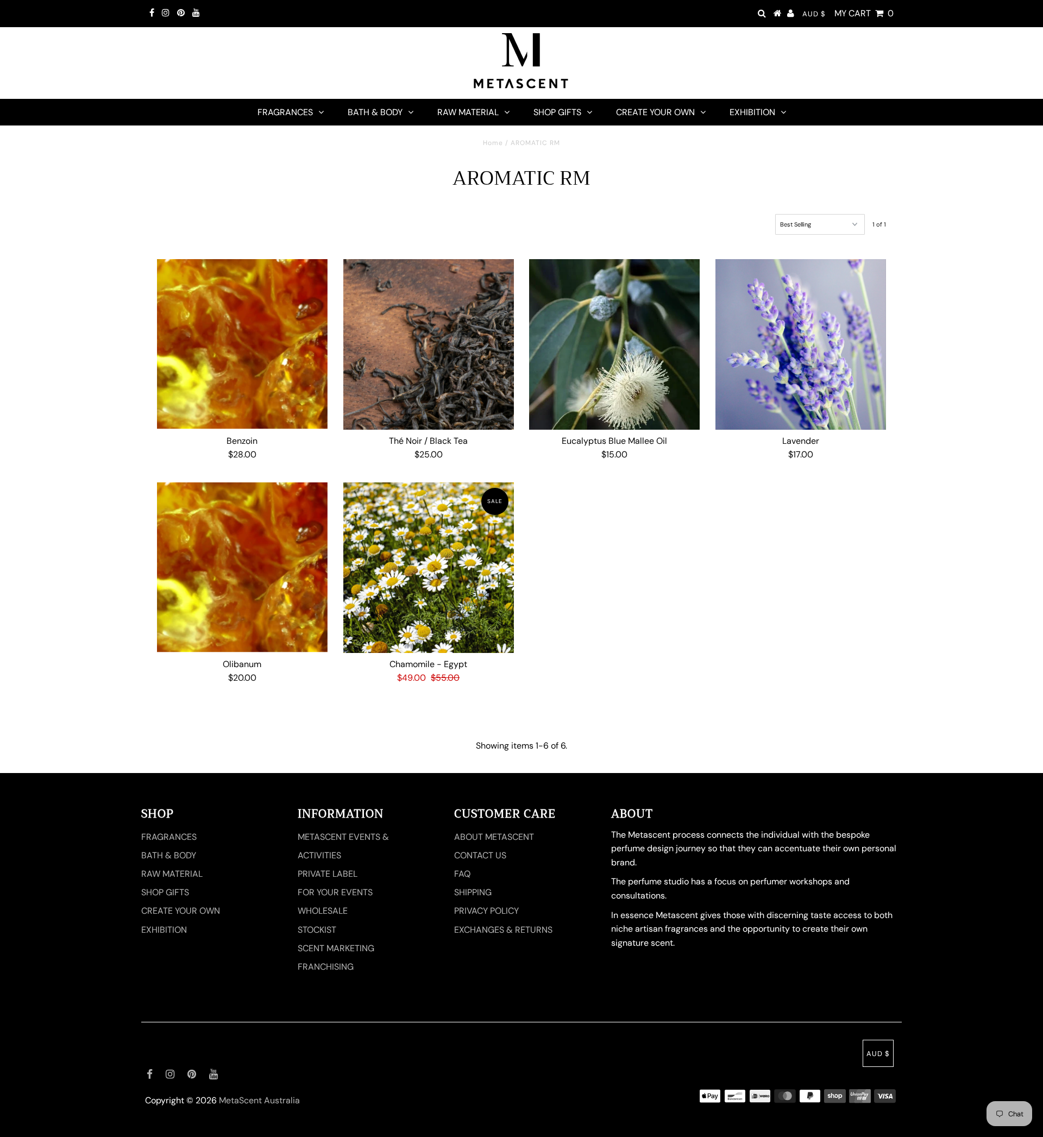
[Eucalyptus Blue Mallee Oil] (614, 344)
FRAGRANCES (285, 112)
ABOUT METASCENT (494, 837)
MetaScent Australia (259, 1100)
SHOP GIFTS (557, 112)
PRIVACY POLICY (486, 910)
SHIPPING (473, 892)
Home (493, 143)
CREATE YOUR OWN (655, 112)
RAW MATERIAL (468, 112)
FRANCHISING (326, 966)
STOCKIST (317, 929)
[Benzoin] (242, 344)
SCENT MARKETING (336, 948)
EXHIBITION (752, 112)
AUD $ (814, 13)
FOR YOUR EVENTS (335, 892)
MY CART (864, 13)
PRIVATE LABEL (327, 874)
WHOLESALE (323, 910)
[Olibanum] (242, 567)
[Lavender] (800, 344)
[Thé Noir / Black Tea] (428, 344)
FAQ (462, 874)
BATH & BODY (375, 112)
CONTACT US (480, 855)
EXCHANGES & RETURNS (503, 929)
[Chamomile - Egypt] (428, 567)
